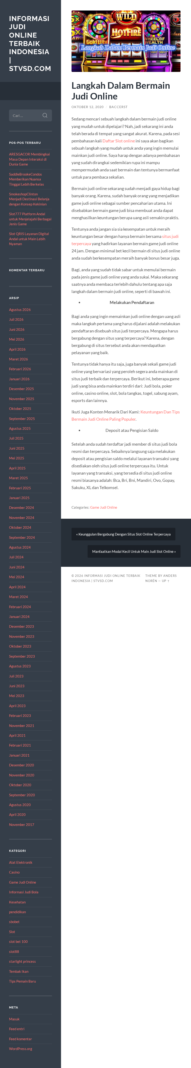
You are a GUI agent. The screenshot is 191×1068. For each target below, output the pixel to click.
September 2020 (22, 795)
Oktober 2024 (20, 527)
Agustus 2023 (20, 666)
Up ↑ (166, 581)
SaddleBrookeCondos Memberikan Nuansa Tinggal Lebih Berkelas (26, 179)
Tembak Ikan (18, 971)
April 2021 (17, 735)
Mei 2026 (16, 339)
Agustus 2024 (20, 547)
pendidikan (17, 912)
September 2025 (22, 418)
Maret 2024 (18, 597)
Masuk (14, 1019)
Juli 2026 (16, 319)
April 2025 (17, 468)
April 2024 (17, 587)
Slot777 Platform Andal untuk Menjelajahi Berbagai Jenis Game (30, 219)
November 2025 (21, 399)
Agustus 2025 (20, 428)
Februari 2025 (20, 488)
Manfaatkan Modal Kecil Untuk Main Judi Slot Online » (134, 551)
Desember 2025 (21, 389)
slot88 (14, 951)
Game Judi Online (22, 882)
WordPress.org (20, 1049)
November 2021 (21, 725)
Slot (12, 932)
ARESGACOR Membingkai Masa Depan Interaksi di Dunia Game (29, 159)
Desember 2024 (21, 507)
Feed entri (16, 1029)
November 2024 (21, 517)
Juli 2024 (16, 557)
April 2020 (17, 814)
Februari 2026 (20, 369)
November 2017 (21, 824)
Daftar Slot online (118, 140)
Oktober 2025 (20, 408)
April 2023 (17, 706)
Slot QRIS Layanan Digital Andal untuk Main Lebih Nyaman (29, 239)
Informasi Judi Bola (23, 892)
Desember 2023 (21, 626)
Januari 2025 (19, 498)
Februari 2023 (20, 715)
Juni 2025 (16, 448)
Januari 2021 (19, 755)
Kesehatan (17, 902)
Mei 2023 (16, 696)
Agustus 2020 (20, 805)
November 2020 (21, 775)
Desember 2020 (21, 765)
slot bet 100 (18, 941)
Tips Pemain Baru (22, 981)
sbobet (14, 922)
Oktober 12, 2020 (88, 107)
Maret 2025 (18, 478)
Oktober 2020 (20, 785)
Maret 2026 (18, 359)
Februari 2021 (20, 745)
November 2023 (21, 636)
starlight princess (22, 961)
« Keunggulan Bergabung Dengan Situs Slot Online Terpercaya (123, 534)
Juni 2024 (16, 567)
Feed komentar (20, 1039)
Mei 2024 (16, 577)
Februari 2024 (20, 607)
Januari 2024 (19, 616)
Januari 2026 (19, 379)
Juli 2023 (16, 676)
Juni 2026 (16, 329)
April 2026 (17, 349)
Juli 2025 (16, 438)
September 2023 (22, 656)
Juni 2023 (16, 686)
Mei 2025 (16, 458)
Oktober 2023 (20, 646)
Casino (14, 872)
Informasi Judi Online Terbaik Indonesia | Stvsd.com (30, 43)
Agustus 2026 (20, 309)
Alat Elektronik (20, 862)
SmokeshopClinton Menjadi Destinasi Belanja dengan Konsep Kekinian (29, 199)
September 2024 (22, 537)
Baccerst (118, 107)
